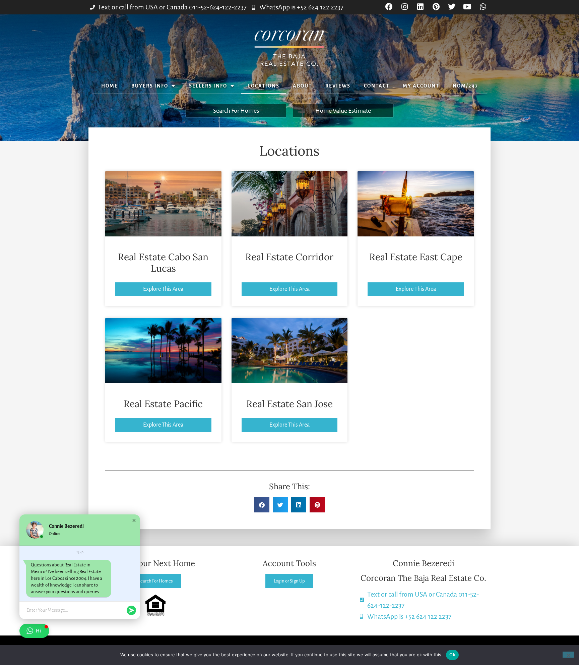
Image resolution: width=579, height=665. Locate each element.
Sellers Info (208, 86)
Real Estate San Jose (289, 404)
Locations (263, 86)
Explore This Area (163, 289)
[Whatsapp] (483, 7)
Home (109, 86)
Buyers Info (149, 86)
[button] (261, 504)
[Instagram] (404, 7)
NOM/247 (465, 86)
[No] (568, 655)
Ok (452, 654)
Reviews (337, 86)
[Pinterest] (436, 7)
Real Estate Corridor (289, 257)
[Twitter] (452, 7)
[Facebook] (389, 7)
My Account (421, 86)
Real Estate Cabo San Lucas (163, 262)
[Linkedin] (420, 7)
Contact (376, 86)
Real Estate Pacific (163, 404)
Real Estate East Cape (415, 257)
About (302, 86)
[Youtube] (467, 7)
